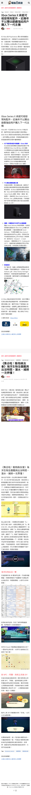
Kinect (6, 12)
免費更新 (18, 360)
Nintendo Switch (9, 360)
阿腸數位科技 (21, 787)
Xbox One (25, 12)
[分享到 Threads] (25, 33)
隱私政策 (23, 785)
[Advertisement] (15, 340)
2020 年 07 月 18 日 (18, 28)
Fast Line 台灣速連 (13, 787)
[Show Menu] (2, 2)
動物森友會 (25, 360)
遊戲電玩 (19, 8)
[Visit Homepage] (15, 2)
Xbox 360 (17, 12)
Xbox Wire (14, 318)
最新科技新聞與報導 (10, 8)
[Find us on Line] (16, 790)
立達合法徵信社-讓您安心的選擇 (11, 334)
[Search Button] (29, 2)
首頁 (2, 8)
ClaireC (8, 28)
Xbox (11, 12)
